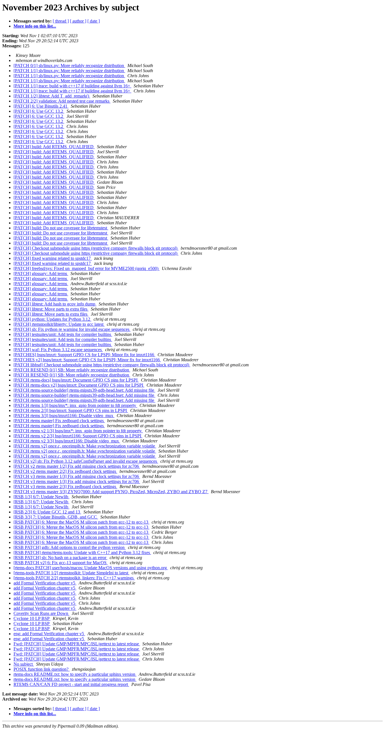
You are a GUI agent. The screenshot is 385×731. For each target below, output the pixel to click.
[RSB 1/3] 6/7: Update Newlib (41, 496)
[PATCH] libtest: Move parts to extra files (51, 309)
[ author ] (78, 21)
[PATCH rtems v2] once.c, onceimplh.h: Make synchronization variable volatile (85, 446)
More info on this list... (35, 26)
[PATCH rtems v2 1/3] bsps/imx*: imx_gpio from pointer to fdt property (78, 430)
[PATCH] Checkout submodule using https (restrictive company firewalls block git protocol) (96, 248)
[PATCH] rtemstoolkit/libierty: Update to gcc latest (59, 324)
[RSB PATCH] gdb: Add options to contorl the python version (70, 547)
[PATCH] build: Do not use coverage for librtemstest (61, 227)
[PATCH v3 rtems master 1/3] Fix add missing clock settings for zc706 (77, 476)
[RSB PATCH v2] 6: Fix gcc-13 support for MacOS (61, 562)
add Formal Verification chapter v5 (45, 583)
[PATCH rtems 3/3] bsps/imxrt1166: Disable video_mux (64, 415)
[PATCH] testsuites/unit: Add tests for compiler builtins (63, 334)
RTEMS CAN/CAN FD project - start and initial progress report (71, 684)
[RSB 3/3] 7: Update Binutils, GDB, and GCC (56, 517)
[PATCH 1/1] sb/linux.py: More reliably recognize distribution (69, 70)
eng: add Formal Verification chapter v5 (49, 633)
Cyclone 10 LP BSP (32, 618)
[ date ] (93, 21)
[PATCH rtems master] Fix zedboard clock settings (59, 420)
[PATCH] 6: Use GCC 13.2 (39, 111)
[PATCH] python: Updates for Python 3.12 (52, 319)
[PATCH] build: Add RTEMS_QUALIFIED (54, 146)
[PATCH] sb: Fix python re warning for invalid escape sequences (72, 329)
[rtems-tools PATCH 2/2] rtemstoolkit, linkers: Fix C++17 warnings (74, 577)
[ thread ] (61, 21)
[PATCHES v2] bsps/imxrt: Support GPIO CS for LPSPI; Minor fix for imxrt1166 (87, 359)
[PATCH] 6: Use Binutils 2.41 (41, 106)
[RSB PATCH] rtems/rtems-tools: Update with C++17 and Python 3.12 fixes (82, 552)
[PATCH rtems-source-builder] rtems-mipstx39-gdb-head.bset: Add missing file (84, 390)
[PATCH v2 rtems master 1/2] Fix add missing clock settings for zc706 (77, 466)
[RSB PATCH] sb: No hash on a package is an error (60, 557)
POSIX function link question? (42, 669)
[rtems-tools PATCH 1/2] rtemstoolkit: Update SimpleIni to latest (71, 572)
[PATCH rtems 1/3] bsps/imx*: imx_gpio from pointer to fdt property (75, 405)
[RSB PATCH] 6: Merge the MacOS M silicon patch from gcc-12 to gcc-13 (81, 522)
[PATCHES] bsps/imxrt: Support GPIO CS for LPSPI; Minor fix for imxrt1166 (84, 354)
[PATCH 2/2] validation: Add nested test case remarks (62, 101)
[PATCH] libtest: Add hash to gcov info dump (55, 304)
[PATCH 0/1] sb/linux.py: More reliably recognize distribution (69, 65)
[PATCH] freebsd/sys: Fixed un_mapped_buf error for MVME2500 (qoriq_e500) (87, 268)
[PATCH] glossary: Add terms (41, 273)
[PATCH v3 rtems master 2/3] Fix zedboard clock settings (65, 486)
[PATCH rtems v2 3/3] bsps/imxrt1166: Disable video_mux (67, 440)
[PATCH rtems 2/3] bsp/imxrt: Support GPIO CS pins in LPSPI (71, 410)
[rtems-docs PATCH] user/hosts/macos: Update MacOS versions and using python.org (91, 567)
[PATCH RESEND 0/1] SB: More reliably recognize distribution (72, 369)
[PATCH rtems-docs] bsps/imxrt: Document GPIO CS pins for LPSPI (76, 380)
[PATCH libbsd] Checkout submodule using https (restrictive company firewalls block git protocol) (102, 364)
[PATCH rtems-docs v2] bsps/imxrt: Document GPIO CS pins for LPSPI (79, 385)
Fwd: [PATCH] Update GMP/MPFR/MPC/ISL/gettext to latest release (77, 643)
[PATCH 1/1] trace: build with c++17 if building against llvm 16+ (72, 85)
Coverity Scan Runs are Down (41, 613)
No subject (24, 664)
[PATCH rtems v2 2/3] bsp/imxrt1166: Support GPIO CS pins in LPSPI (78, 435)
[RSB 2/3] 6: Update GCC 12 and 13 (47, 512)
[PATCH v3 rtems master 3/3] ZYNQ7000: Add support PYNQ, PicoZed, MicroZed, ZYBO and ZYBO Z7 (111, 491)
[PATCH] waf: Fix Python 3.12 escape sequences (58, 349)
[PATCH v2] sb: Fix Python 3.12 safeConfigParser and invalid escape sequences (86, 461)
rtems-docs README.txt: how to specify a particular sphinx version (75, 674)
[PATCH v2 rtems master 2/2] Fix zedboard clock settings (65, 471)
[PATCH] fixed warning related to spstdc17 (53, 258)
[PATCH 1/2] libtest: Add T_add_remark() (52, 96)
